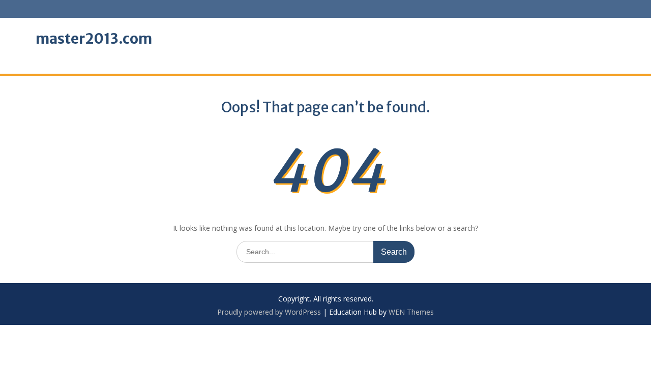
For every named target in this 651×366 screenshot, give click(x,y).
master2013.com (94, 38)
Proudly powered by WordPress (269, 312)
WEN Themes (411, 312)
